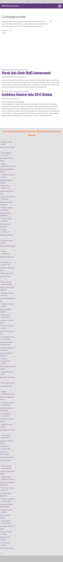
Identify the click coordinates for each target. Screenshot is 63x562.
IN (25, 77)
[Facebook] (56, 6)
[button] (59, 6)
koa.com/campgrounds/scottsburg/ (13, 102)
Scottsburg (20, 77)
